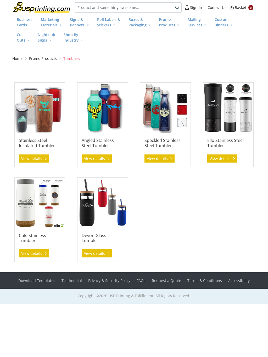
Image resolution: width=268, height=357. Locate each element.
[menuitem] (25, 22)
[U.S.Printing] (41, 7)
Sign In (195, 7)
